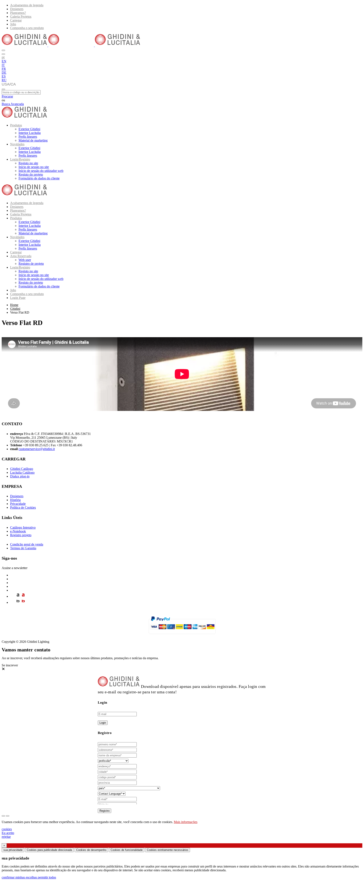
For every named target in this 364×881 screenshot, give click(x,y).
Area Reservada (20, 256)
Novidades (17, 144)
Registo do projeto (31, 174)
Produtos (16, 125)
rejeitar (6, 836)
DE (4, 72)
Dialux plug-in (19, 476)
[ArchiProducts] (18, 596)
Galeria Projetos (20, 16)
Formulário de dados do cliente (39, 178)
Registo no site (28, 163)
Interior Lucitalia (30, 133)
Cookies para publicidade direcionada (49, 850)
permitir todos (47, 877)
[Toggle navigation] (3, 89)
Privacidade (18, 503)
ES (4, 76)
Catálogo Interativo (23, 527)
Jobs (13, 24)
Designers (16, 9)
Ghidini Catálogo (21, 469)
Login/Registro (20, 159)
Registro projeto (20, 535)
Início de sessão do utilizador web (41, 170)
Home (14, 305)
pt (3, 57)
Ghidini (15, 308)
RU (4, 80)
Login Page (17, 297)
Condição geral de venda (26, 544)
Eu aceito (8, 833)
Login (102, 722)
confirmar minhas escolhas (20, 877)
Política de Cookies (23, 507)
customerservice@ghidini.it (37, 449)
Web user (25, 260)
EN (4, 61)
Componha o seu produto (27, 28)
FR (4, 69)
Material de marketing (33, 140)
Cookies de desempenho (91, 850)
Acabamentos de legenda (26, 5)
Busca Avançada (13, 104)
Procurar (7, 96)
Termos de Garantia (23, 548)
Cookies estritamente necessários (167, 850)
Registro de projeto (31, 263)
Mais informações (185, 822)
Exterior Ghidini (29, 129)
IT (3, 65)
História (15, 500)
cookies (7, 829)
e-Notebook (18, 531)
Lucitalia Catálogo (22, 472)
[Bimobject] (18, 602)
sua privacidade (13, 850)
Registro (104, 810)
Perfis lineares (28, 136)
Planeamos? (18, 13)
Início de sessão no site (34, 167)
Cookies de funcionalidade (127, 850)
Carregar (16, 20)
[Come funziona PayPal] (182, 636)
